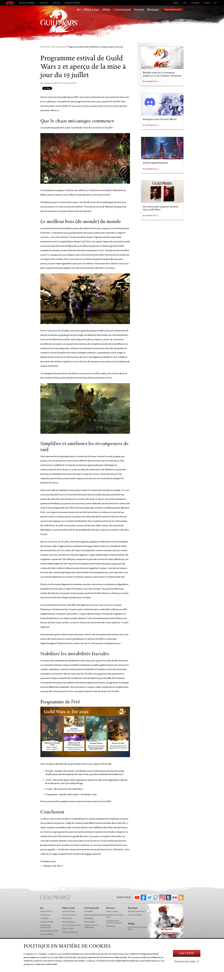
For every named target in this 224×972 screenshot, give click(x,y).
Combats (44, 918)
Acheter (137, 911)
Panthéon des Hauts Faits (115, 916)
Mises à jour (91, 9)
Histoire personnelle (49, 931)
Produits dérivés (72, 2)
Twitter (149, 897)
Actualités (60, 47)
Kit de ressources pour (137, 928)
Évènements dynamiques (45, 926)
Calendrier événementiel (94, 915)
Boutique (153, 9)
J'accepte (186, 953)
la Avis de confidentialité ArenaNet (120, 960)
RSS (181, 897)
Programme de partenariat (90, 926)
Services (139, 9)
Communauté (122, 9)
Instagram (162, 897)
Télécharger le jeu (172, 10)
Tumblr (168, 897)
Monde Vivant (68, 911)
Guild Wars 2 (46, 47)
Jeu (79, 9)
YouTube (137, 897)
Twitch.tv (156, 897)
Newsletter (88, 918)
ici (57, 849)
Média (106, 9)
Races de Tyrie (46, 911)
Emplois (56, 2)
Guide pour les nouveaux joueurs (114, 921)
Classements (89, 921)
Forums (176, 2)
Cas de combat (46, 921)
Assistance (195, 2)
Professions (45, 915)
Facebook (143, 897)
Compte (207, 2)
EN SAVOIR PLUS (150, 82)
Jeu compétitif (46, 934)
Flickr (174, 897)
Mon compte (112, 911)
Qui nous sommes (27, 2)
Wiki (185, 2)
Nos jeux (44, 2)
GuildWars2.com (59, 23)
